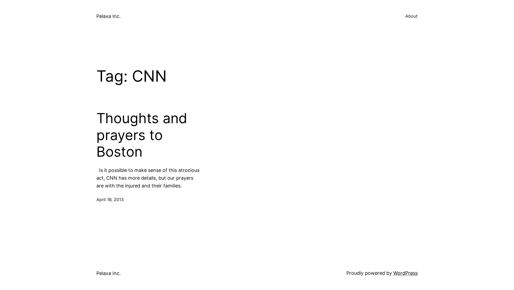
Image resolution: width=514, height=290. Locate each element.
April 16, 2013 (110, 199)
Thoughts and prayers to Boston (141, 135)
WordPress (405, 273)
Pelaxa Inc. (108, 16)
